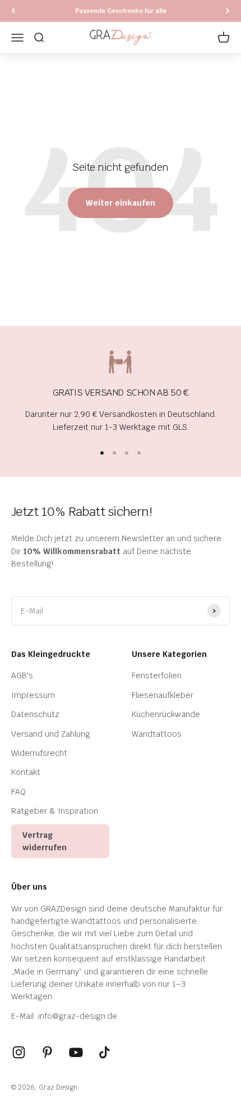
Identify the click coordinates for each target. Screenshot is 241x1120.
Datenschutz (35, 714)
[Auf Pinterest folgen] (47, 1052)
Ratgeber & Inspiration (54, 811)
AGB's (22, 675)
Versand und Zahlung (50, 734)
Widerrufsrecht (39, 753)
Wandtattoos (157, 734)
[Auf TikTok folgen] (104, 1052)
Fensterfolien (157, 675)
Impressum (33, 695)
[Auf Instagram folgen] (18, 1052)
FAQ (18, 792)
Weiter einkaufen (120, 203)
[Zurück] (13, 11)
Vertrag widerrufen (44, 841)
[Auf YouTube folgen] (76, 1052)
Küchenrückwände (166, 714)
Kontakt (25, 772)
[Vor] (228, 11)
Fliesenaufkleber (162, 695)
